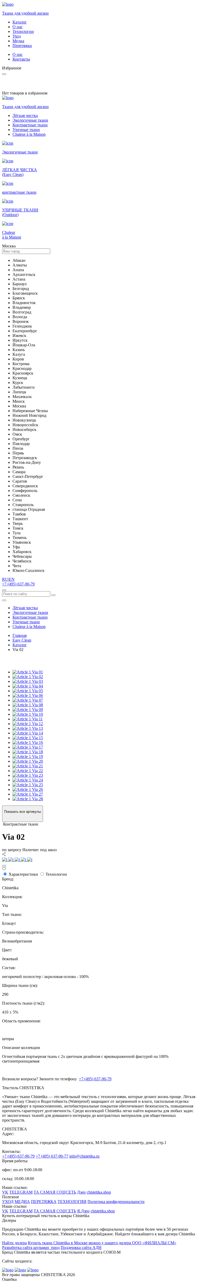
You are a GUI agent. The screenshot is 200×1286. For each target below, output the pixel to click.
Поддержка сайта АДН (81, 1247)
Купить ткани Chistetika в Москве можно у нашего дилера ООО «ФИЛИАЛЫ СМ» (102, 1243)
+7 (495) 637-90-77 (52, 1156)
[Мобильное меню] (4, 600)
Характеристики (23, 874)
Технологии (23, 31)
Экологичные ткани (30, 120)
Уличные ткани (26, 129)
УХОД (8, 1201)
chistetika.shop (99, 1192)
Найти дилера (14, 1243)
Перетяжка (22, 45)
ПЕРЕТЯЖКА (44, 1201)
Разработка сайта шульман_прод (31, 1247)
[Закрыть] (4, 866)
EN (12, 579)
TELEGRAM (21, 1192)
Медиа (18, 41)
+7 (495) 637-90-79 (18, 584)
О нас (17, 27)
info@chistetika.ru (84, 1156)
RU (5, 579)
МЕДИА (22, 1201)
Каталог (19, 22)
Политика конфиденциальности (116, 1201)
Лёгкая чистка (25, 115)
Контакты (21, 59)
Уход (16, 36)
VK (5, 1192)
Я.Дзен (83, 1211)
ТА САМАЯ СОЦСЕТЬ (55, 1192)
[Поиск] (4, 590)
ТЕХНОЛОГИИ (72, 1201)
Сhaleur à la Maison (29, 134)
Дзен (81, 1192)
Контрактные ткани (30, 125)
